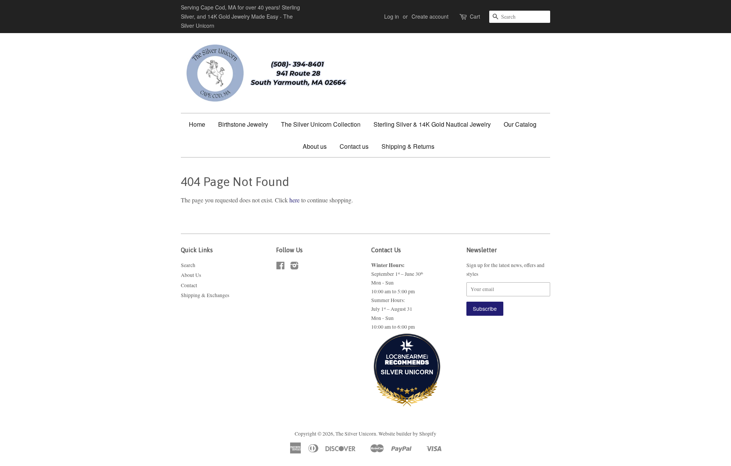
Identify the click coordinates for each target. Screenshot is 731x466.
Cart (475, 16)
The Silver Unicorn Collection (321, 124)
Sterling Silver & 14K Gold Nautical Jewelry (432, 124)
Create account (430, 16)
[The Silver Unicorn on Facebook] (280, 267)
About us (315, 146)
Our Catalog (520, 124)
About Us (191, 275)
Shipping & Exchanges (205, 295)
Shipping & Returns (407, 146)
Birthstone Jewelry (243, 124)
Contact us (354, 146)
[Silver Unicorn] (407, 392)
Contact (189, 285)
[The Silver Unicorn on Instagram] (294, 267)
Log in (391, 16)
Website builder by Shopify (407, 433)
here (294, 200)
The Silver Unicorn (355, 433)
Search (188, 265)
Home (197, 124)
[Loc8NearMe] (407, 351)
